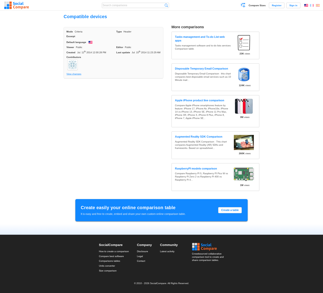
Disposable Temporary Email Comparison (201, 68)
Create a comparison (243, 6)
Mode (69, 31)
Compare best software (111, 256)
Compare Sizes (257, 5)
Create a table (230, 210)
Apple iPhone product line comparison (199, 100)
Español (318, 5)
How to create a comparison (114, 251)
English (306, 5)
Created (70, 52)
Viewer (70, 47)
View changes (73, 74)
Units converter (107, 265)
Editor (119, 47)
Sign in (293, 5)
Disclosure (142, 251)
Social (208, 247)
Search (166, 5)
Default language (76, 42)
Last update (123, 52)
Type (119, 31)
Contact (141, 261)
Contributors (73, 57)
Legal (140, 256)
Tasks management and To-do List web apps (200, 38)
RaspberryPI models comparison (196, 168)
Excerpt (70, 36)
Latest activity (167, 251)
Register (276, 5)
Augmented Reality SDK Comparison (198, 136)
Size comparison (108, 270)
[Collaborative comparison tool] (16, 5)
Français (312, 5)
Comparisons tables (109, 261)
